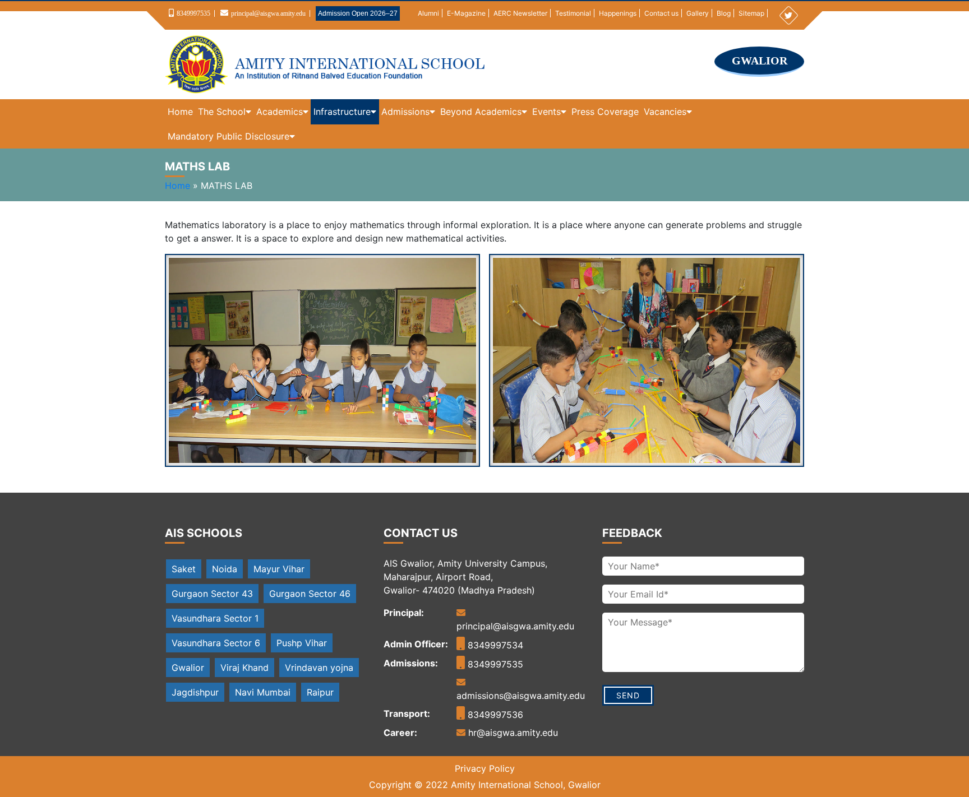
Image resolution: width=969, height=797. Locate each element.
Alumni (428, 13)
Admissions (405, 111)
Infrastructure (342, 111)
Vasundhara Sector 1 (215, 618)
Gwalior (188, 667)
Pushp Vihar (301, 642)
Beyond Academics (481, 111)
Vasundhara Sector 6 (216, 642)
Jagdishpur (195, 692)
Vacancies (665, 111)
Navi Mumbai (262, 692)
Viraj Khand (244, 667)
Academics (279, 111)
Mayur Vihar (278, 568)
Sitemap (751, 13)
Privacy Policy (485, 768)
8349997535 (193, 13)
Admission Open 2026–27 (358, 13)
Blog (724, 13)
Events (546, 111)
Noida (224, 568)
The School (222, 111)
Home (180, 111)
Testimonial (573, 13)
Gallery (697, 13)
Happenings (617, 13)
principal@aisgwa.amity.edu (268, 13)
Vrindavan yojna (319, 667)
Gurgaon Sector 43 (212, 593)
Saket (184, 568)
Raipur (320, 692)
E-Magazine (466, 13)
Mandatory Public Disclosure (228, 136)
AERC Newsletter (520, 13)
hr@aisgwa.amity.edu (511, 732)
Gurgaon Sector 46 (309, 593)
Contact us (661, 13)
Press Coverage (605, 111)
